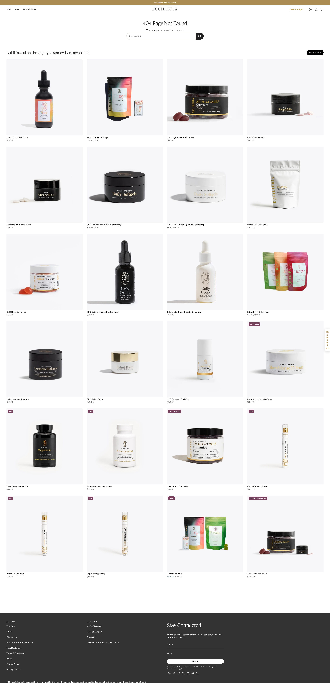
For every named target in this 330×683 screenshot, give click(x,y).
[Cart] (322, 9)
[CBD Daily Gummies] (44, 272)
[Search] (200, 36)
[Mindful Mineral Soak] (285, 185)
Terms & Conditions (15, 653)
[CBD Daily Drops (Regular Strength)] (205, 272)
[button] (9, 9)
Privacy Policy (12, 664)
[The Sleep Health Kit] (285, 534)
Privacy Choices (13, 669)
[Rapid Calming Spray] (285, 446)
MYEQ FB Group (94, 626)
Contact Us (92, 637)
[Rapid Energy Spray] (125, 534)
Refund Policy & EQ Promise (19, 642)
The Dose (11, 626)
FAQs (9, 631)
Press (9, 658)
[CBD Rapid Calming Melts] (44, 185)
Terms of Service (172, 669)
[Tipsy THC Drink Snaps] (125, 97)
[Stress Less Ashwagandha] (125, 446)
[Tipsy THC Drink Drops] (44, 97)
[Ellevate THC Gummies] (285, 272)
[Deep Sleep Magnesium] (44, 446)
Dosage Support (94, 631)
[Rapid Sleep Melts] (285, 97)
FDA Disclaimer (13, 648)
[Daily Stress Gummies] (205, 446)
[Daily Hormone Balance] (44, 359)
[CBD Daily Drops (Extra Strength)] (125, 272)
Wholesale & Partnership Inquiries (103, 642)
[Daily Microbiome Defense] (285, 359)
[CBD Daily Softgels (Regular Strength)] (205, 185)
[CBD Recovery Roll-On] (205, 359)
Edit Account (12, 637)
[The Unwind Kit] (205, 534)
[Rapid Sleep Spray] (44, 534)
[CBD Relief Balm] (125, 359)
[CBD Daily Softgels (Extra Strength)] (125, 185)
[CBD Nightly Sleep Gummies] (205, 97)
